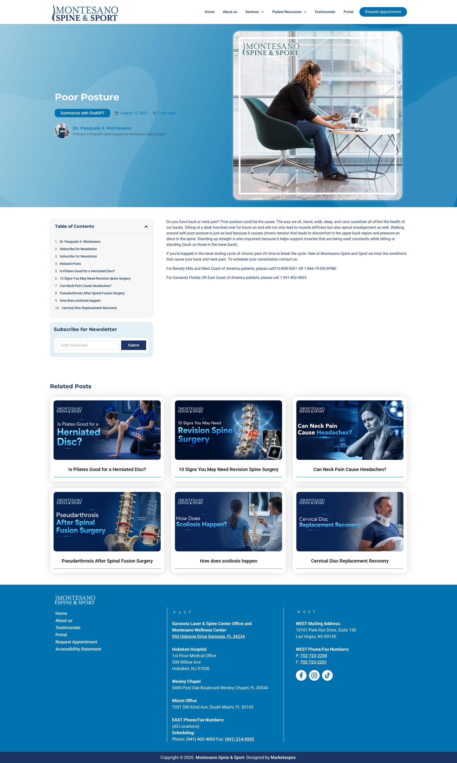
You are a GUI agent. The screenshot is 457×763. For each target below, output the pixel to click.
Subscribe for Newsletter (78, 249)
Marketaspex (283, 757)
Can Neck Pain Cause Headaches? (85, 286)
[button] (146, 226)
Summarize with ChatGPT (82, 113)
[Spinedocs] (301, 675)
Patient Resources (287, 12)
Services (252, 12)
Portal (348, 12)
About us (230, 12)
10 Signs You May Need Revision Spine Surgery (95, 278)
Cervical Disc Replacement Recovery (89, 308)
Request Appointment (76, 641)
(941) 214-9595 (239, 739)
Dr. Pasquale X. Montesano (80, 241)
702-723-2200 (313, 655)
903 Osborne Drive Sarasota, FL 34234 (208, 636)
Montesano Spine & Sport (220, 757)
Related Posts (70, 264)
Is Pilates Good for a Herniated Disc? (87, 271)
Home (209, 12)
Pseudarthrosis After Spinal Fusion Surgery (92, 293)
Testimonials (325, 12)
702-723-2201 (313, 662)
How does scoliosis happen (80, 300)
